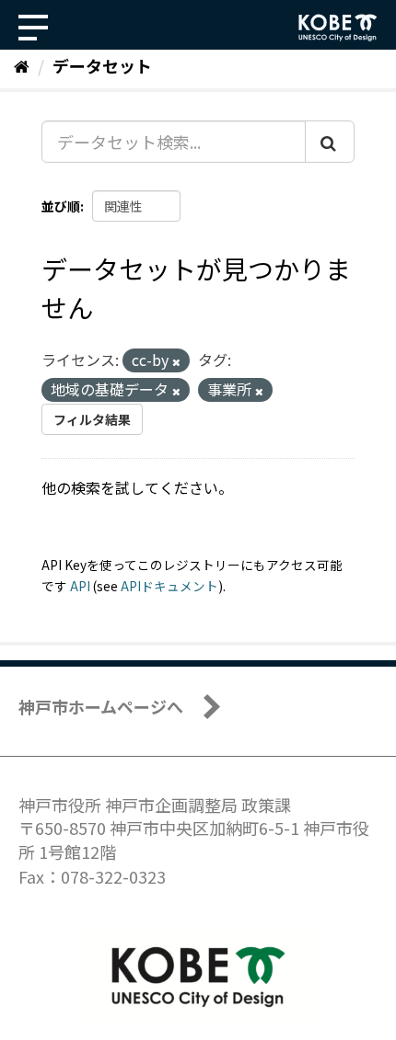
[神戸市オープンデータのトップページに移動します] (338, 27)
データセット (102, 65)
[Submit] (330, 141)
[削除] (176, 361)
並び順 (60, 206)
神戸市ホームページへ (100, 706)
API (80, 586)
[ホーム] (21, 65)
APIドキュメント (169, 586)
